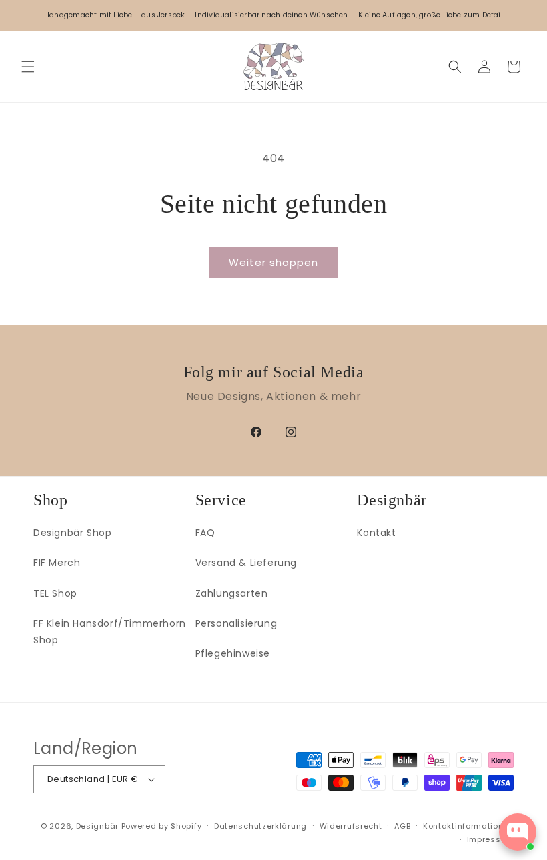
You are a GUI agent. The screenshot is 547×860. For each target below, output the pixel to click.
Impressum (490, 839)
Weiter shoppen (273, 262)
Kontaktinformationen (468, 826)
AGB (402, 826)
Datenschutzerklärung (260, 826)
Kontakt (376, 532)
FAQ (205, 532)
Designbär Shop (72, 532)
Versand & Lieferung (246, 562)
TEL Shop (55, 593)
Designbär (97, 826)
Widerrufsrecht (351, 826)
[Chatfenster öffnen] (517, 832)
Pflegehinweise (232, 653)
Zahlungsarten (231, 593)
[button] (28, 66)
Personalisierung (236, 623)
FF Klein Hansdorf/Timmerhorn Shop (109, 632)
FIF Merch (56, 562)
